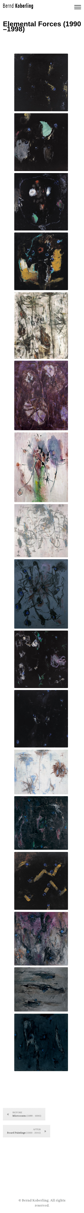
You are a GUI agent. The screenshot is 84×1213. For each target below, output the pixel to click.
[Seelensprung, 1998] (41, 325)
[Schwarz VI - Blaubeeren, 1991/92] (41, 659)
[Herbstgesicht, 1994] (41, 989)
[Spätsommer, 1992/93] (41, 823)
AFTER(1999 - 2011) (24, 1131)
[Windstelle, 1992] (41, 939)
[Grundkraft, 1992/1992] (41, 1042)
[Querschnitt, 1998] (41, 530)
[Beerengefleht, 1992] (41, 594)
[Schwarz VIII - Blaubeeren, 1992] (41, 718)
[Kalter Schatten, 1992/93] (41, 467)
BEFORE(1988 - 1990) (27, 1114)
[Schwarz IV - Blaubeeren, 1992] (41, 881)
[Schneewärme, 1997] (41, 772)
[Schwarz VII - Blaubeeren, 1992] (41, 202)
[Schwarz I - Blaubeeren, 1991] (41, 261)
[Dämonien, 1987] (41, 395)
